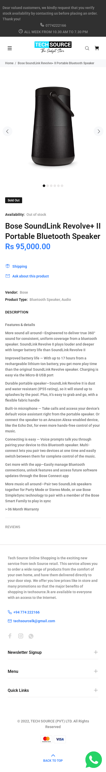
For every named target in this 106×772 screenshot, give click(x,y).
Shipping (19, 266)
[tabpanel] (53, 128)
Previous (7, 131)
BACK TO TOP (53, 760)
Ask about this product (30, 276)
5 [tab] (58, 185)
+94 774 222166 (26, 612)
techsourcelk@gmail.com (34, 621)
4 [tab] (55, 185)
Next (98, 131)
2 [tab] (47, 185)
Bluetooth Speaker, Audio (50, 299)
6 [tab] (62, 185)
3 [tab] (51, 185)
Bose (24, 292)
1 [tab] (44, 185)
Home (9, 63)
